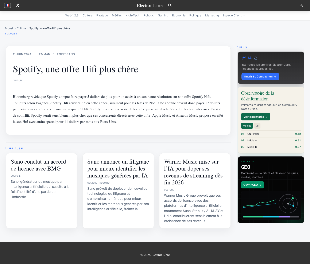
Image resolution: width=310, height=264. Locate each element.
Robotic (149, 15)
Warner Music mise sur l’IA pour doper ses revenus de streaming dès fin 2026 (193, 171)
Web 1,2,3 (72, 15)
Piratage (102, 15)
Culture (88, 15)
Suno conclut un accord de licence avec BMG (38, 164)
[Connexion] (302, 5)
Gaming (163, 15)
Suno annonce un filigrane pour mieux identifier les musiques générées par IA (118, 168)
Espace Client (232, 15)
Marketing (212, 15)
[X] (17, 5)
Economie (179, 15)
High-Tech (132, 15)
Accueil (9, 28)
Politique (195, 15)
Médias (117, 15)
